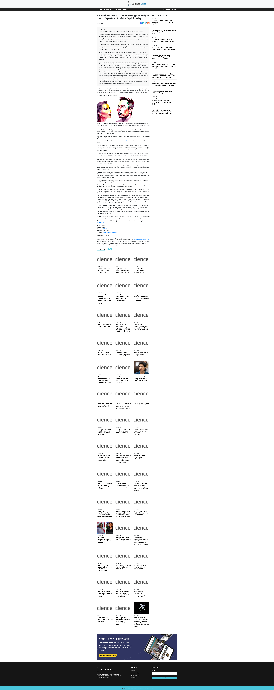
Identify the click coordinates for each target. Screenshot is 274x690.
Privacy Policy (135, 673)
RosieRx (128, 141)
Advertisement (135, 675)
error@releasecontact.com (141, 240)
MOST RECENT (108, 9)
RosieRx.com (100, 222)
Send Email (104, 229)
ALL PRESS (118, 9)
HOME (100, 9)
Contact (133, 677)
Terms (133, 671)
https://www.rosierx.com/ (110, 232)
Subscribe (164, 678)
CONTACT (126, 9)
